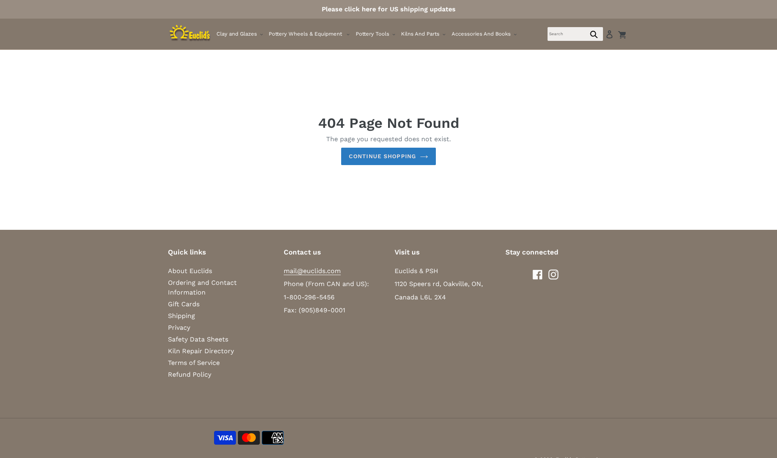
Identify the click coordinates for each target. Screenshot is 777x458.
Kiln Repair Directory (201, 351)
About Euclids (190, 271)
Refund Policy (189, 374)
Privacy (179, 327)
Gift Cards (184, 304)
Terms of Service (194, 363)
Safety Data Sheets (198, 339)
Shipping (181, 316)
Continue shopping (382, 156)
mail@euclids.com (312, 271)
